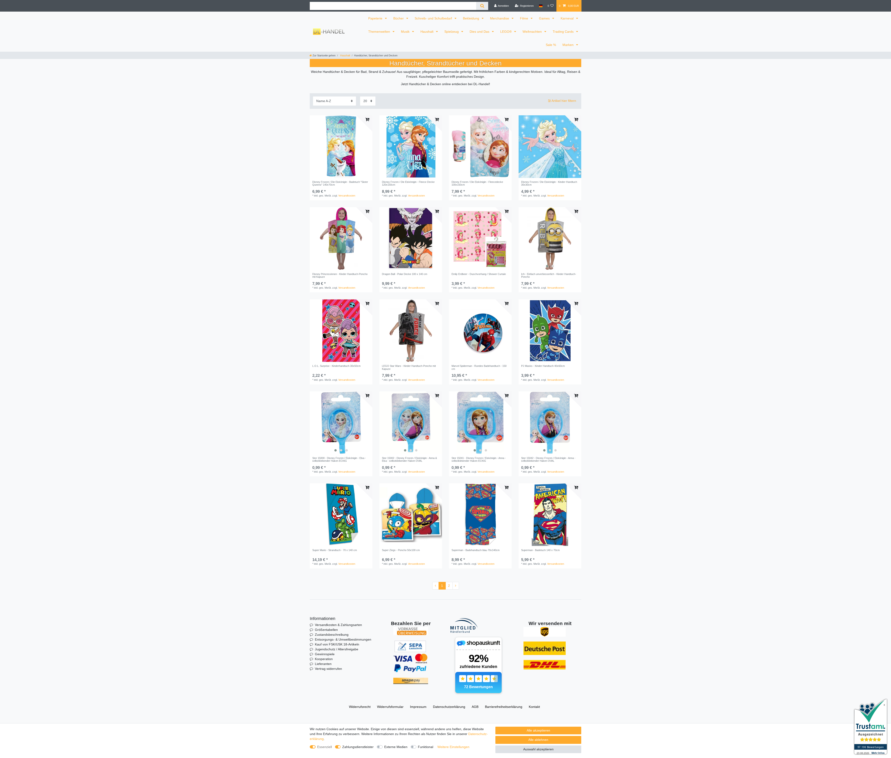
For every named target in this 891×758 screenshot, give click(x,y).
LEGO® (506, 31)
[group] (341, 146)
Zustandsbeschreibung (332, 634)
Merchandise (500, 18)
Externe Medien (395, 747)
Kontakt (534, 707)
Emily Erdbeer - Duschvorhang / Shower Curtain (479, 274)
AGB (475, 707)
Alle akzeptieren (538, 730)
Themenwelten (379, 31)
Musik (405, 31)
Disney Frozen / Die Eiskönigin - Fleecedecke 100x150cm (477, 183)
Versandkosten (346, 195)
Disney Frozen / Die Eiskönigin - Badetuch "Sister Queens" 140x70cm (340, 183)
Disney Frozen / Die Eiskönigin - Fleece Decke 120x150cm (408, 183)
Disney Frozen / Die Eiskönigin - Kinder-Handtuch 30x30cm (549, 183)
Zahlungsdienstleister (358, 747)
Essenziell (324, 747)
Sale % (551, 45)
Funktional (425, 747)
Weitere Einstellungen (453, 747)
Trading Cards (564, 31)
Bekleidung (471, 18)
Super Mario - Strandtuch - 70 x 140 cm (334, 550)
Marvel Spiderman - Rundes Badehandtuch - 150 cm (479, 367)
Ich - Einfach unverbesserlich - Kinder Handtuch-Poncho (548, 275)
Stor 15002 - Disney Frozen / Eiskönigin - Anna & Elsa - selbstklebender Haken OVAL (409, 459)
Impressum (418, 707)
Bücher (399, 18)
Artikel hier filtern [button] (564, 101)
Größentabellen (326, 630)
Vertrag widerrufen (328, 669)
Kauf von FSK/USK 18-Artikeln (337, 644)
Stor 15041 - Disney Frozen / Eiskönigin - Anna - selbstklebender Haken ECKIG (479, 459)
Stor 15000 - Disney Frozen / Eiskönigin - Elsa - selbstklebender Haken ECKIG (339, 459)
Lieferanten (323, 664)
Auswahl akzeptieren (538, 749)
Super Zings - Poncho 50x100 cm (401, 550)
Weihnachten (533, 31)
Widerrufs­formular (390, 707)
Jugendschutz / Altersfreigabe (336, 649)
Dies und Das (480, 31)
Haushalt (427, 31)
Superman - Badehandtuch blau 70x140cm (476, 550)
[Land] (540, 6)
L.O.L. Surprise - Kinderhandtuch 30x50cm (336, 365)
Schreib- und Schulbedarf (434, 18)
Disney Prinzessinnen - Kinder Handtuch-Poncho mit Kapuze (340, 275)
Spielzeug (452, 31)
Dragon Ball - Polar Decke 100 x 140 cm (404, 274)
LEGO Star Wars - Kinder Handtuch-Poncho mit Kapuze (409, 367)
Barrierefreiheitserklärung (503, 707)
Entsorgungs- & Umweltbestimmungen (343, 639)
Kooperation (324, 659)
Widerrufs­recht (360, 707)
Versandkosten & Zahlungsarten (338, 625)
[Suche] (482, 6)
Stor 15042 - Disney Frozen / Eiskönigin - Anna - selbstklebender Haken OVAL (548, 459)
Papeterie (375, 18)
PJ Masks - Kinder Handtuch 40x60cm (543, 365)
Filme (524, 18)
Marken (568, 45)
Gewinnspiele (325, 654)
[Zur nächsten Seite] (455, 586)
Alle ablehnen (538, 740)
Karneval (568, 18)
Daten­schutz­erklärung (449, 707)
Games (545, 18)
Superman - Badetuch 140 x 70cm (540, 550)
